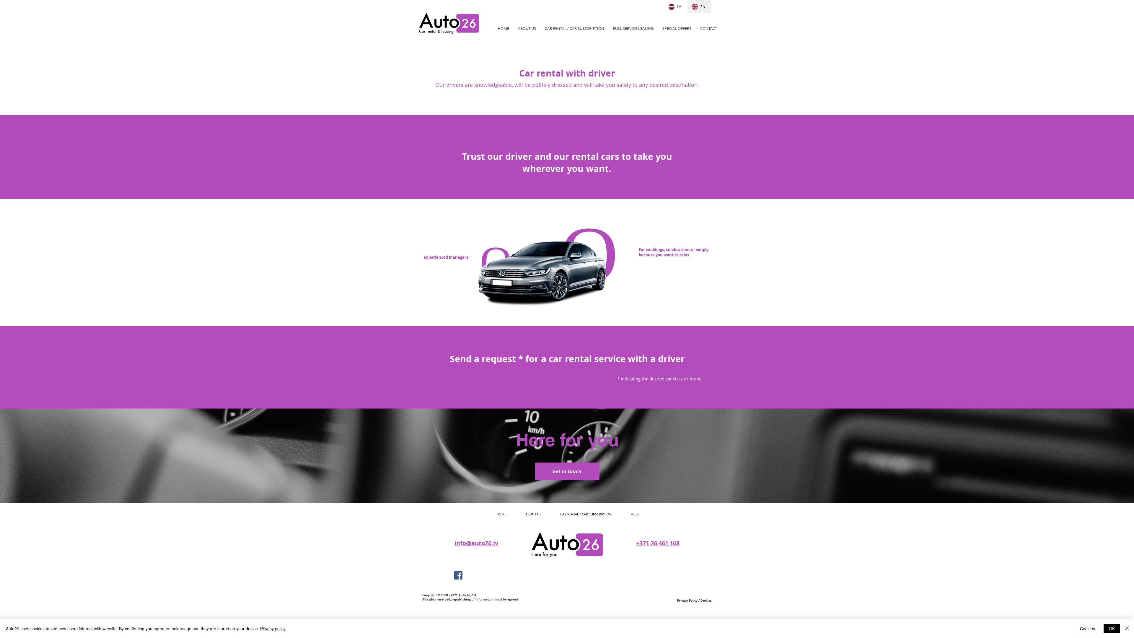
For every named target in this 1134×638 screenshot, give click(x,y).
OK (1112, 629)
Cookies (706, 600)
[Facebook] (458, 575)
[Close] (1126, 628)
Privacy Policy (687, 600)
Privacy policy (273, 629)
